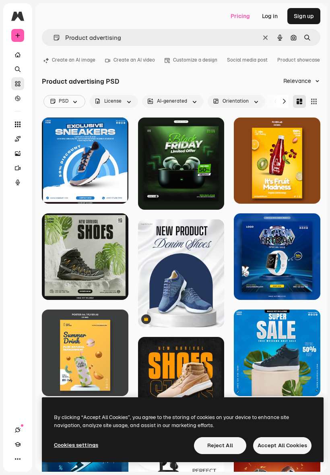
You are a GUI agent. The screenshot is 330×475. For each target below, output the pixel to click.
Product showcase (298, 60)
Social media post (247, 60)
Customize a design (195, 60)
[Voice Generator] (17, 182)
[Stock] (17, 83)
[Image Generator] (17, 153)
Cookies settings (76, 445)
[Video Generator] (17, 167)
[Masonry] (299, 101)
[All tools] (17, 124)
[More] (17, 458)
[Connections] (17, 429)
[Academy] (17, 444)
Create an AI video (134, 60)
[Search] (17, 69)
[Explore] (17, 98)
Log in (270, 16)
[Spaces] (17, 138)
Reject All (220, 445)
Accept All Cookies (282, 445)
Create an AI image (73, 60)
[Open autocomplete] (53, 38)
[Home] (17, 54)
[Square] (313, 101)
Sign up (304, 16)
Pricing (240, 16)
